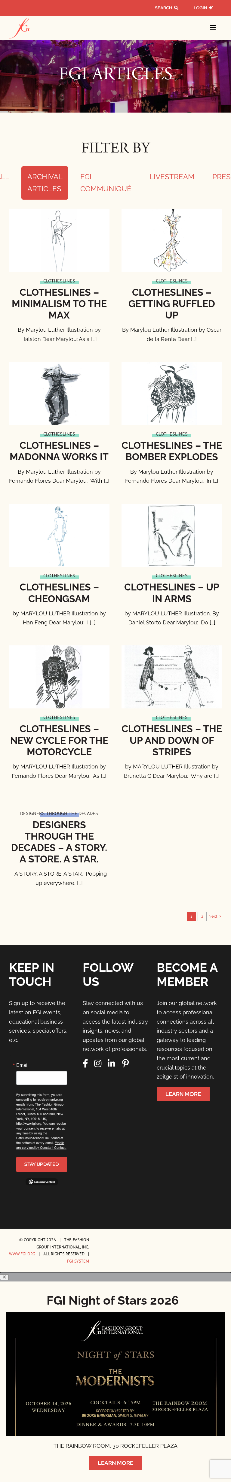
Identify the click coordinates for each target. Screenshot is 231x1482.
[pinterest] (125, 1063)
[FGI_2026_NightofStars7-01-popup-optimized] (115, 1314)
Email (22, 1065)
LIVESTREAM (171, 176)
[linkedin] (111, 1063)
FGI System (78, 1260)
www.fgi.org (22, 1253)
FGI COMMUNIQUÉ (105, 182)
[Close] (4, 1277)
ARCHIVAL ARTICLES (45, 182)
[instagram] (98, 1063)
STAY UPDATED (41, 1164)
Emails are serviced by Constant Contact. (41, 1145)
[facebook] (85, 1063)
